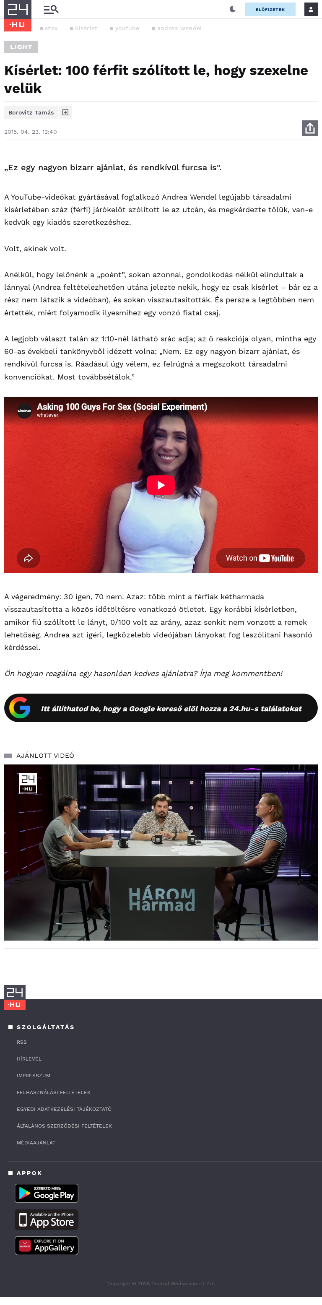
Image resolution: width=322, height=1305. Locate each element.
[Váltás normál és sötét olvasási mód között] (233, 9)
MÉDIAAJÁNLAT (36, 1143)
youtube (127, 28)
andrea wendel (179, 28)
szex (51, 28)
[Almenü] (51, 9)
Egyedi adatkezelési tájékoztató (64, 1109)
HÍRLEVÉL (29, 1059)
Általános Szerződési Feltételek (64, 1126)
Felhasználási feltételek (54, 1092)
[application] (161, 852)
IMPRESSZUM (33, 1076)
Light (21, 47)
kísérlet (86, 28)
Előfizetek (270, 9)
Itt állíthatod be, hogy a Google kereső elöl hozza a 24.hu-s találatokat (171, 708)
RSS (22, 1042)
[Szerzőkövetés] (65, 112)
